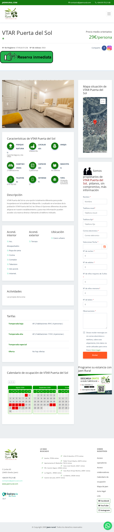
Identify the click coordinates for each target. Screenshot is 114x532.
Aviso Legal (95, 350)
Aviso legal (101, 491)
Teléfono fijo (88, 219)
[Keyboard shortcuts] (92, 152)
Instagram (105, 510)
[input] (92, 246)
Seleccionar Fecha (90, 242)
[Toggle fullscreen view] (103, 101)
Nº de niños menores (91, 288)
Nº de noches (89, 251)
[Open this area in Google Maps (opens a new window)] (88, 151)
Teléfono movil (89, 208)
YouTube (104, 505)
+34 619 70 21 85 (103, 2)
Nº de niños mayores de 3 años (95, 275)
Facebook (104, 501)
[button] (7, 104)
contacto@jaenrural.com (80, 2)
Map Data (97, 152)
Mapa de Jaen (102, 486)
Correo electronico (91, 231)
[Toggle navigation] (109, 13)
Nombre (87, 197)
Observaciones (89, 311)
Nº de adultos (89, 262)
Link (99, 496)
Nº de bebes (88, 300)
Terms (104, 152)
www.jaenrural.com (10, 484)
